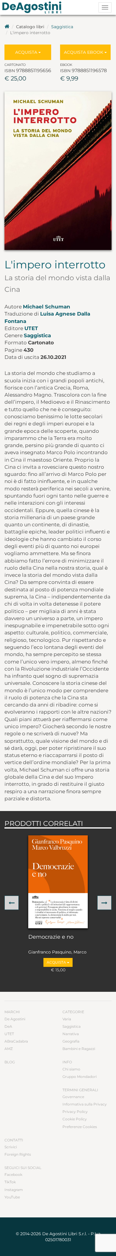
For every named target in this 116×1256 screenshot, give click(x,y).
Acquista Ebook (84, 52)
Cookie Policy (74, 1119)
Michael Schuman (46, 307)
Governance (73, 1097)
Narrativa (70, 1034)
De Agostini (14, 1019)
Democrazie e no (50, 937)
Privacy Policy (75, 1111)
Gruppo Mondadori (79, 1076)
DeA (8, 1026)
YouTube (12, 1197)
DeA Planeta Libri (33, 7)
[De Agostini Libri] (6, 26)
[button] (11, 903)
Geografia (70, 1041)
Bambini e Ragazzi (78, 1048)
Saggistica (62, 26)
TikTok (10, 1182)
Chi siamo (71, 1069)
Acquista (26, 52)
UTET (31, 328)
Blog (9, 1062)
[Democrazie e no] (58, 881)
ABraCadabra (16, 1041)
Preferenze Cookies (79, 1126)
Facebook (13, 1174)
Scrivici (10, 1147)
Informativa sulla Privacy (84, 1104)
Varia (66, 1019)
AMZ (8, 1048)
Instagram (13, 1189)
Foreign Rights (17, 1154)
